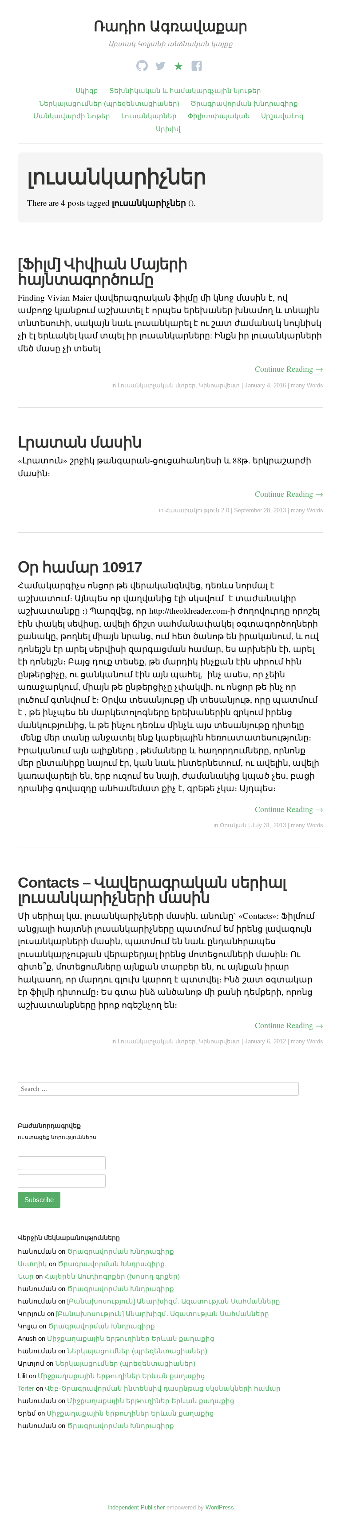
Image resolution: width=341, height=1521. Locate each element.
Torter (26, 1388)
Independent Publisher (136, 1507)
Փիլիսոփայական (219, 116)
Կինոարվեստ (219, 385)
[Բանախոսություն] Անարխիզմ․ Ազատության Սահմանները (173, 1301)
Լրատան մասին (80, 442)
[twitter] (160, 63)
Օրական (233, 825)
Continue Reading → (289, 368)
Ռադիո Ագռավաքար (170, 26)
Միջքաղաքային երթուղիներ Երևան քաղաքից (130, 1338)
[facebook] (197, 63)
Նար (26, 1276)
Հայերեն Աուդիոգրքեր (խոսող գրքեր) (112, 1276)
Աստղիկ (32, 1264)
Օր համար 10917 (80, 567)
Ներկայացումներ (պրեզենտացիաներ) (109, 103)
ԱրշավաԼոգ (282, 116)
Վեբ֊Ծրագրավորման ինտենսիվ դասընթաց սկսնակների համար (163, 1388)
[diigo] (178, 63)
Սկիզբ (86, 90)
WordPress (220, 1507)
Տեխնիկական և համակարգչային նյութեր (185, 90)
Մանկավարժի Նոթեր (71, 116)
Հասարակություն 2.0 (197, 510)
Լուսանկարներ (149, 116)
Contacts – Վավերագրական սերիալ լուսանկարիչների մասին (152, 890)
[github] (142, 63)
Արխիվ (168, 129)
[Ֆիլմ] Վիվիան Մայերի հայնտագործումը (102, 271)
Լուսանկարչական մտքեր (156, 385)
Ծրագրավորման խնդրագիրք (244, 103)
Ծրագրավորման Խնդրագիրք (120, 1251)
